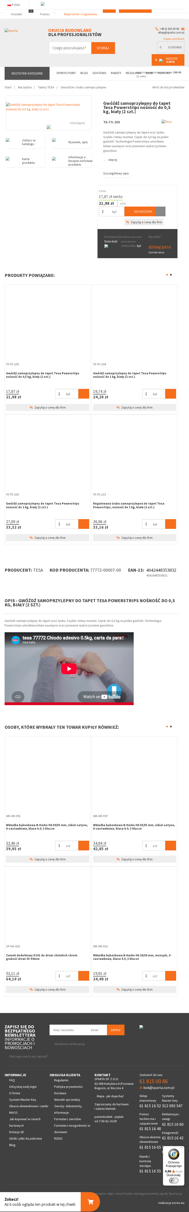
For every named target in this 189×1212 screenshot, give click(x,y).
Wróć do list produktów (168, 87)
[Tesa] (167, 121)
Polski (16, 5)
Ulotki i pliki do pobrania (25, 1138)
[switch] (173, 1180)
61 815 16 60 (172, 1124)
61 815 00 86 (153, 1081)
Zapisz (116, 1030)
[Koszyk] (83, 394)
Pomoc (44, 14)
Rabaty (116, 73)
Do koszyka (143, 211)
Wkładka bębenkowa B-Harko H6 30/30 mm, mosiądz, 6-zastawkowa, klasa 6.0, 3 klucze (45, 827)
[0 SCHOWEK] (170, 52)
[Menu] (181, 1149)
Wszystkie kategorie (27, 73)
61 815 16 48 (150, 1128)
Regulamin (61, 1080)
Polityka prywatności (68, 1087)
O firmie (14, 1093)
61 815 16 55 (150, 1171)
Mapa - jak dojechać (110, 1096)
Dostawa (99, 73)
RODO (58, 1138)
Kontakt (17, 14)
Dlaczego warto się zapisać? (28, 1056)
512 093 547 (172, 1105)
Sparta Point (66, 73)
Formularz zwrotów (67, 1119)
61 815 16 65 (150, 1147)
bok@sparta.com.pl (158, 1087)
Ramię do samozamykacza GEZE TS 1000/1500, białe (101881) (130, 827)
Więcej (112, 160)
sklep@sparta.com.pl (171, 32)
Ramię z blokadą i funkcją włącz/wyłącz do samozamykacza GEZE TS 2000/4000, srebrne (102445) (131, 957)
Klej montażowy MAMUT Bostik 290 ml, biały (37, 955)
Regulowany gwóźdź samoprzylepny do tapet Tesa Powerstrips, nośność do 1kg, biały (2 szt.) (42, 375)
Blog (84, 73)
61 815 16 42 (172, 1138)
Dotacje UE (16, 1132)
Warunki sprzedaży (67, 1099)
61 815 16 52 (150, 1105)
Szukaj (103, 48)
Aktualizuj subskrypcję (69, 1044)
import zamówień (173, 38)
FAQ (12, 1080)
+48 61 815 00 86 (169, 29)
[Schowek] (160, 211)
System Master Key (22, 1099)
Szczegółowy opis (116, 173)
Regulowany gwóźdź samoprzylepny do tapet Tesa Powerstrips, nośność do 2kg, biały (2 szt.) (129, 375)
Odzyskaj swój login (23, 1087)
